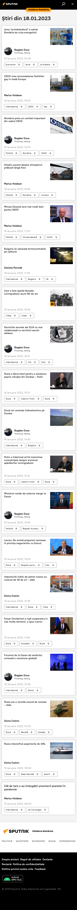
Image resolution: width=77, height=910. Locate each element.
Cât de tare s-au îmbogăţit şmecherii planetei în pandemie (35, 787)
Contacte (47, 859)
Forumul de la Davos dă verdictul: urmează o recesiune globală (23, 657)
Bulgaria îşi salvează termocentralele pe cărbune (25, 250)
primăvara (45, 64)
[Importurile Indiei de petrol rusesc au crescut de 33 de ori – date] (61, 583)
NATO (50, 237)
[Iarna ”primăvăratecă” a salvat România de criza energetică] (61, 36)
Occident (25, 643)
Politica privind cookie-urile (17, 869)
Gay (45, 106)
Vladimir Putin (28, 398)
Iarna (27, 64)
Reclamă (6, 864)
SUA (43, 362)
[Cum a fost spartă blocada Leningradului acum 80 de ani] (61, 297)
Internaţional (12, 106)
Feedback (40, 869)
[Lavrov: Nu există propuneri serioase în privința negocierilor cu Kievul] (61, 547)
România (27, 153)
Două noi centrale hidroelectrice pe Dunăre (24, 412)
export (47, 774)
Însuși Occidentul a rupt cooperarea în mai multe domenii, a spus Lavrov (26, 620)
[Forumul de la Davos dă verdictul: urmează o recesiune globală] (61, 662)
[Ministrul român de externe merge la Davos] (61, 500)
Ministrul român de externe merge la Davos (25, 495)
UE (47, 279)
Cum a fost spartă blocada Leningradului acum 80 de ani (21, 292)
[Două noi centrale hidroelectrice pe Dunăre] (61, 417)
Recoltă (24, 732)
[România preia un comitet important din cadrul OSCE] (61, 125)
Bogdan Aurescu (31, 528)
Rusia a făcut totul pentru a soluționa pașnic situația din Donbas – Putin (25, 375)
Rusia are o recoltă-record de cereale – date (25, 703)
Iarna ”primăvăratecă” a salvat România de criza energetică (21, 31)
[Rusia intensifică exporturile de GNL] (61, 750)
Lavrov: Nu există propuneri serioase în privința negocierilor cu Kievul (25, 542)
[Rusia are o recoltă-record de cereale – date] (61, 708)
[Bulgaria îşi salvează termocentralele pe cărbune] (61, 255)
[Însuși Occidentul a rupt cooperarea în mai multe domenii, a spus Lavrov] (61, 625)
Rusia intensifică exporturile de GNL (24, 743)
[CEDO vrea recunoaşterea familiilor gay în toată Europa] (61, 83)
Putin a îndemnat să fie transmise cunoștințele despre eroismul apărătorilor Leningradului (23, 460)
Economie (10, 64)
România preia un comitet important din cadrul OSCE (24, 120)
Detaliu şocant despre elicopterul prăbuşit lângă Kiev (23, 166)
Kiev (47, 565)
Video (8, 315)
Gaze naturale (27, 774)
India (45, 607)
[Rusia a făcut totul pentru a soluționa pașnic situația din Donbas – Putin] (61, 380)
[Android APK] (13, 879)
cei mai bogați (34, 809)
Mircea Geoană (30, 237)
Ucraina (45, 195)
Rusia (8, 398)
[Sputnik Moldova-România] (11, 5)
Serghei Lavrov (28, 565)
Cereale (41, 732)
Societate (22, 841)
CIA (29, 362)
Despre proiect (10, 859)
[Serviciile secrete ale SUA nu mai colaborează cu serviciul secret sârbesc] (61, 334)
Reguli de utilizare (30, 859)
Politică (9, 153)
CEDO (31, 106)
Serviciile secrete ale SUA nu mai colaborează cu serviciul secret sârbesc (23, 330)
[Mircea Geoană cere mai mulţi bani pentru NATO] (61, 213)
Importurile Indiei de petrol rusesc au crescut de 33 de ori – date (25, 578)
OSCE (44, 153)
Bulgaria (32, 279)
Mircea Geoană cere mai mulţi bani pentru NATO (24, 208)
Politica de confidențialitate (28, 864)
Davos (31, 690)
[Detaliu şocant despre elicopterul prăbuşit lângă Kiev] (61, 171)
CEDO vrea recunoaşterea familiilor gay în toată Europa (24, 78)
